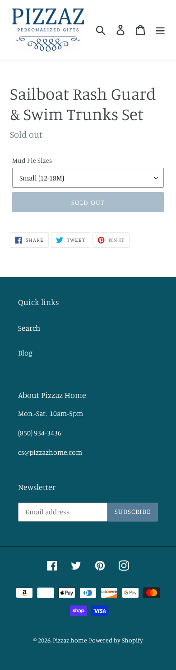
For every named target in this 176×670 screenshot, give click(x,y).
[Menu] (160, 30)
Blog (25, 352)
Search (29, 328)
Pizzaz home (70, 640)
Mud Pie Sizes (32, 160)
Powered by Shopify (116, 640)
